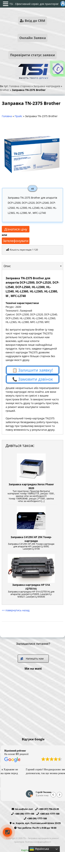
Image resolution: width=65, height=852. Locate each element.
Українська (41, 848)
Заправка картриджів (46, 86)
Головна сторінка (20, 86)
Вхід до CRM (34, 20)
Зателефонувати (15, 241)
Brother (4, 90)
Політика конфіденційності (38, 841)
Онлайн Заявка (32, 38)
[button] (59, 794)
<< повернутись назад (15, 610)
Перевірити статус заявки (32, 55)
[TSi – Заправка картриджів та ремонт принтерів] (32, 80)
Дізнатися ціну (15, 229)
